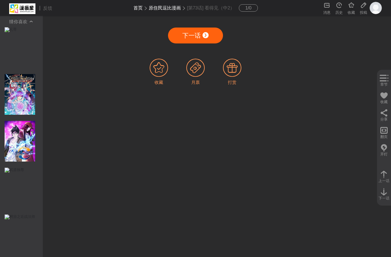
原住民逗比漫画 (165, 7)
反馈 (47, 8)
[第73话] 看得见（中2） (211, 7)
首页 (138, 7)
